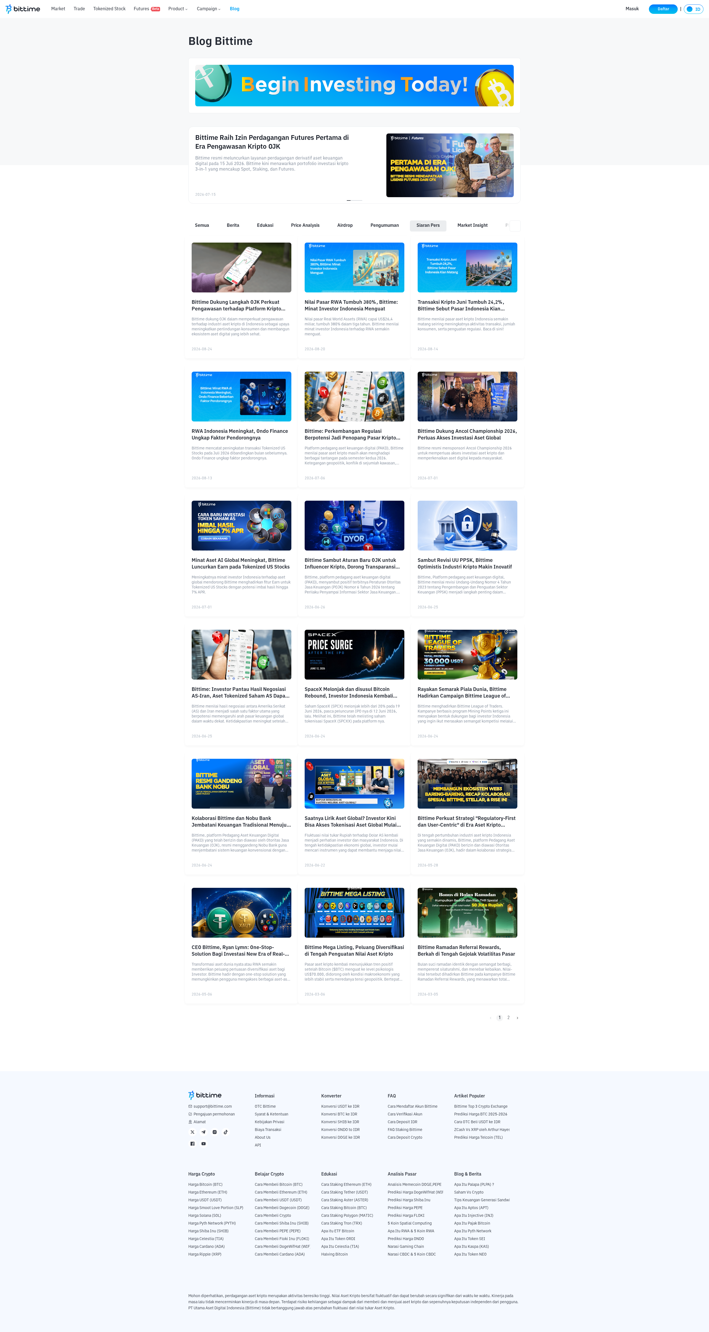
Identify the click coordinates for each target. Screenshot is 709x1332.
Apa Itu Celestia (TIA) (340, 1247)
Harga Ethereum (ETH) (207, 1192)
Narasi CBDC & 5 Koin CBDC (412, 1254)
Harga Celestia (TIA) (206, 1239)
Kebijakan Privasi (269, 1122)
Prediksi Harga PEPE (405, 1208)
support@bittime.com (213, 1107)
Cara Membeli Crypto (273, 1216)
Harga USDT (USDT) (205, 1200)
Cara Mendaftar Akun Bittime (413, 1107)
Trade (79, 9)
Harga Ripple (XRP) (205, 1254)
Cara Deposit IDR (402, 1122)
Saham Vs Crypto (469, 1192)
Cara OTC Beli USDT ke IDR (477, 1122)
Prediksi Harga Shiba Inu (409, 1200)
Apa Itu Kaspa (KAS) (471, 1247)
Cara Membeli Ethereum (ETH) (281, 1192)
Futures (146, 9)
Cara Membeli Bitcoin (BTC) (279, 1185)
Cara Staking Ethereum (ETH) (346, 1185)
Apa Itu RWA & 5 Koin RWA (411, 1231)
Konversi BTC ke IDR (339, 1114)
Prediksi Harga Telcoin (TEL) (478, 1138)
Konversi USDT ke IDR (340, 1107)
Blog (235, 9)
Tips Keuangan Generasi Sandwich (484, 1200)
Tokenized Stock (109, 9)
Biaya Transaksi (268, 1130)
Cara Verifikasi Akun (405, 1114)
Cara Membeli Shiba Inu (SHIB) (282, 1223)
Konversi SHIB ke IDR (340, 1122)
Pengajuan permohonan (214, 1114)
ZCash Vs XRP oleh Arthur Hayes (482, 1130)
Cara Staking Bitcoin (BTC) (344, 1208)
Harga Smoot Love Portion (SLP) (215, 1208)
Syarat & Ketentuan (271, 1114)
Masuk (632, 9)
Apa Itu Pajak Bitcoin (472, 1223)
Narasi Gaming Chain (406, 1247)
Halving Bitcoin (334, 1254)
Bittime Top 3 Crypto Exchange (481, 1107)
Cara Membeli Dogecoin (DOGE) (282, 1208)
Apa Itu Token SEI (469, 1239)
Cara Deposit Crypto (405, 1138)
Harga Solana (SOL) (204, 1216)
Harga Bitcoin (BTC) (205, 1185)
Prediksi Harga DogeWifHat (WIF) (417, 1192)
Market (58, 9)
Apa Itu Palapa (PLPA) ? (474, 1185)
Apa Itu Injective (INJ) (474, 1216)
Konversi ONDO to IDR (340, 1130)
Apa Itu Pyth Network (472, 1231)
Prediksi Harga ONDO (406, 1239)
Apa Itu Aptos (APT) (471, 1208)
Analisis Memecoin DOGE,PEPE (414, 1185)
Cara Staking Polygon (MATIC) (347, 1216)
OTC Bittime (265, 1107)
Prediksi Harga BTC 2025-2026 (480, 1114)
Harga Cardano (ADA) (206, 1247)
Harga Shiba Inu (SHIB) (208, 1231)
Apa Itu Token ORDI (338, 1239)
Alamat (200, 1122)
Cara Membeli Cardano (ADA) (280, 1254)
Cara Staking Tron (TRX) (341, 1223)
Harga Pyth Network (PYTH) (212, 1223)
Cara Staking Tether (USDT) (344, 1192)
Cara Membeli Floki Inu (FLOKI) (282, 1239)
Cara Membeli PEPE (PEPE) (278, 1231)
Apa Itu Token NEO (470, 1254)
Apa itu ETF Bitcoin (337, 1231)
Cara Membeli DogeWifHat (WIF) (283, 1247)
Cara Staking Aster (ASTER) (344, 1200)
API (258, 1145)
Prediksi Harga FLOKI (406, 1216)
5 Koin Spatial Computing (410, 1223)
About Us (263, 1138)
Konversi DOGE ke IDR (340, 1138)
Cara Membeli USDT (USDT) (278, 1200)
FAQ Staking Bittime (405, 1130)
